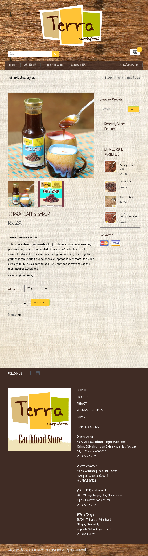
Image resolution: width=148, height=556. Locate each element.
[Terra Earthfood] (74, 25)
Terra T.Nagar (87, 515)
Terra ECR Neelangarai (92, 490)
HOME (108, 78)
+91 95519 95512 (86, 505)
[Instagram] (38, 374)
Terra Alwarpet (88, 466)
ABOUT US (83, 397)
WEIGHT (13, 289)
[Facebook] (30, 374)
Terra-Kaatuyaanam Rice (128, 215)
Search (133, 109)
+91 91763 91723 (86, 534)
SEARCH (81, 390)
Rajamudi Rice (126, 197)
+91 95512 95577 (86, 456)
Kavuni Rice (125, 181)
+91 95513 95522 (86, 481)
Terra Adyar (86, 437)
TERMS (81, 417)
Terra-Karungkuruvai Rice (126, 165)
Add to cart (40, 302)
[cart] (134, 52)
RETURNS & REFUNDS (90, 410)
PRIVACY (82, 403)
